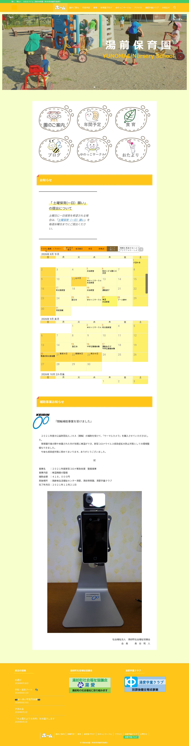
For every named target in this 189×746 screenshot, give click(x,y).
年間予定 (71, 734)
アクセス (118, 734)
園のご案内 (60, 734)
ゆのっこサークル (105, 734)
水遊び (21, 681)
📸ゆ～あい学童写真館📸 (27, 700)
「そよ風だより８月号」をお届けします (35, 720)
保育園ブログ (89, 734)
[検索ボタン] (174, 7)
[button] (90, 87)
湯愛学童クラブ (131, 734)
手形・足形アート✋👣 (26, 691)
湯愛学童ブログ (131, 737)
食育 (79, 734)
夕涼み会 (21, 710)
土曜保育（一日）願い (71, 220)
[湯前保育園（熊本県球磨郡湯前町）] (14, 7)
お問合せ (143, 734)
